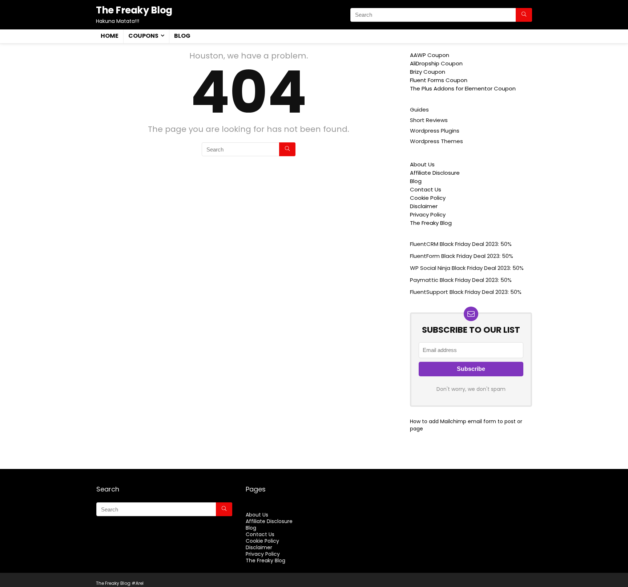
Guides (419, 109)
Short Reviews (429, 120)
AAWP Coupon (429, 55)
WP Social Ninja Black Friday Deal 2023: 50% (467, 268)
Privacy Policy (428, 214)
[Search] (524, 15)
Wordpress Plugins (434, 130)
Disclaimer (424, 206)
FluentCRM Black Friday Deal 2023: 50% (461, 244)
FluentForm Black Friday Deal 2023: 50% (461, 256)
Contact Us (425, 189)
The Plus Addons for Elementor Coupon (463, 88)
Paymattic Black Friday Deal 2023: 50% (461, 280)
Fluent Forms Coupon (438, 80)
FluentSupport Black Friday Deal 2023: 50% (466, 292)
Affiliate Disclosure (435, 173)
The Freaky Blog (431, 223)
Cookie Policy (428, 198)
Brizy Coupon (427, 72)
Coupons (143, 36)
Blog (182, 36)
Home (109, 36)
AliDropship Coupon (436, 63)
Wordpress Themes (436, 141)
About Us (422, 164)
